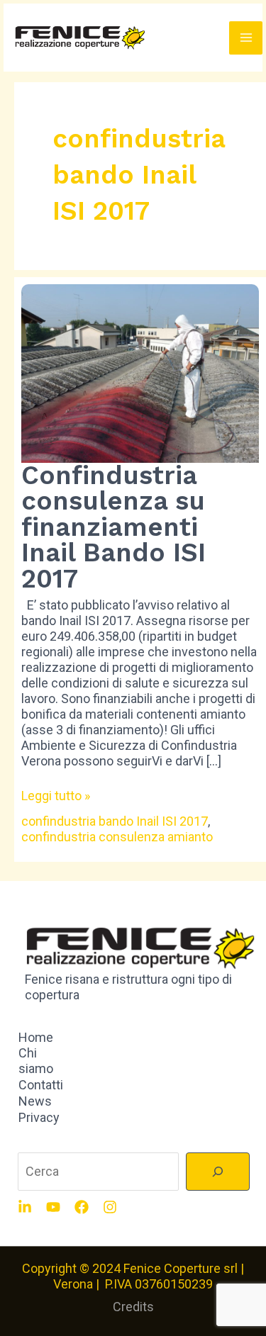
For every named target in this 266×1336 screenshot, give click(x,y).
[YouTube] (53, 1207)
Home (35, 1037)
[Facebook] (81, 1207)
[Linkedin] (25, 1207)
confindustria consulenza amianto (117, 836)
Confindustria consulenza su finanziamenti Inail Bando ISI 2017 (113, 527)
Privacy (39, 1117)
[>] (218, 1171)
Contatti (40, 1084)
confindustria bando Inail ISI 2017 (114, 821)
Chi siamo (35, 1060)
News (35, 1101)
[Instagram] (110, 1207)
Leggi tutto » (55, 796)
